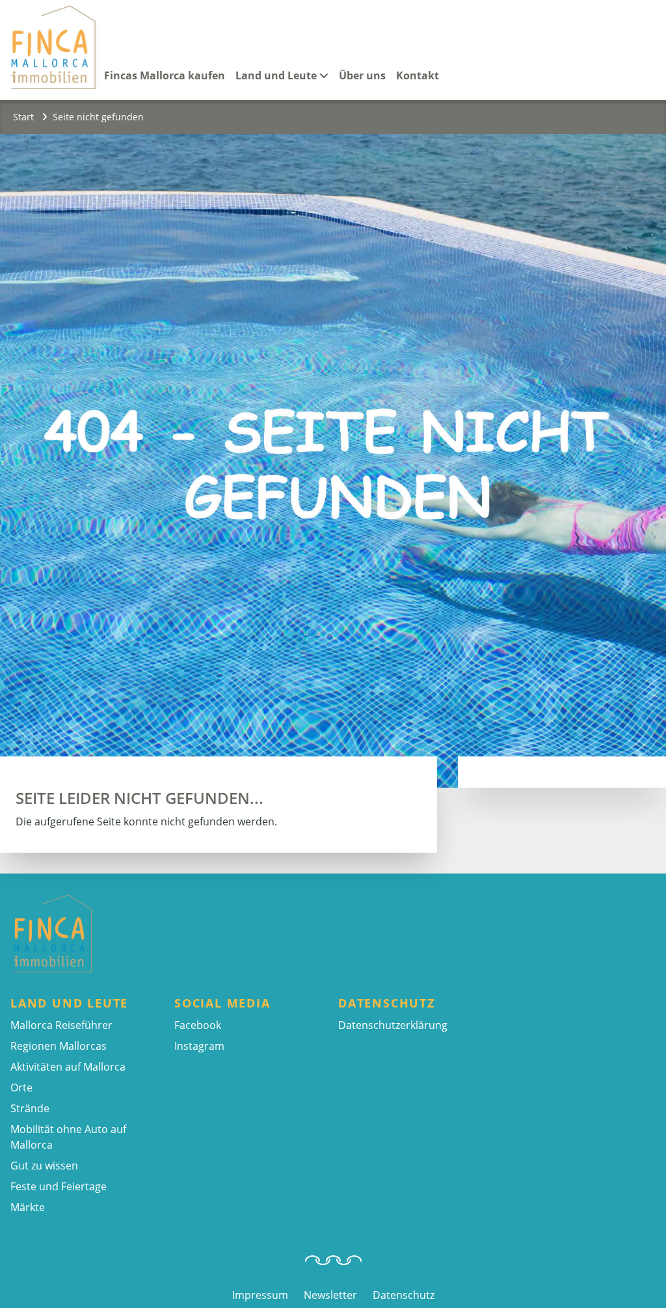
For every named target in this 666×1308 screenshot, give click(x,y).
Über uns (362, 75)
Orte (21, 1087)
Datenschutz (403, 1295)
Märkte (27, 1207)
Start (24, 117)
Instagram (199, 1046)
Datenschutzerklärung (392, 1025)
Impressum (260, 1295)
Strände (29, 1108)
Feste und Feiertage (58, 1186)
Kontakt (417, 75)
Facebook (197, 1025)
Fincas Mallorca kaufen (164, 75)
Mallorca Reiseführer (61, 1025)
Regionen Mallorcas (58, 1046)
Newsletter (330, 1295)
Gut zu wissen (44, 1165)
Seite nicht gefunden (98, 117)
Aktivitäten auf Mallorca (68, 1067)
